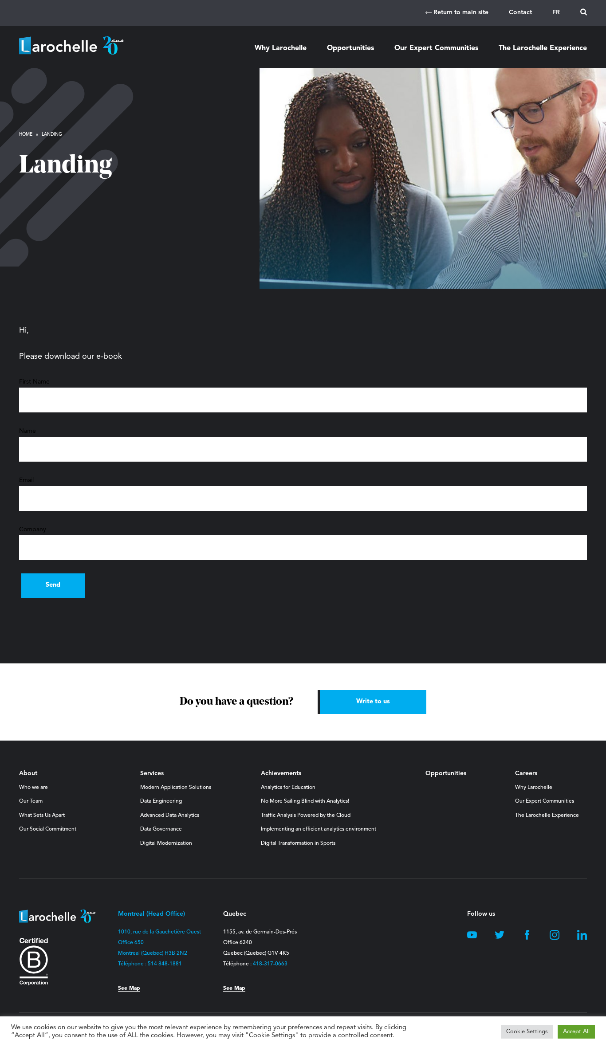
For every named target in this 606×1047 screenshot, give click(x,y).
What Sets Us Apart (42, 815)
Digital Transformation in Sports (298, 843)
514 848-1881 (165, 964)
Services (152, 773)
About (28, 773)
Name (27, 431)
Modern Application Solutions (175, 787)
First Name (34, 382)
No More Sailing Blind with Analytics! (305, 801)
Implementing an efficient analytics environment (318, 829)
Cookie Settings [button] (527, 1032)
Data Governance (161, 829)
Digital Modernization (166, 843)
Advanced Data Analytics (169, 815)
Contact (520, 12)
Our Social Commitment (47, 829)
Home (25, 134)
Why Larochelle (281, 48)
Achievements (281, 773)
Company (32, 529)
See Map (129, 988)
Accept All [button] (576, 1032)
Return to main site (460, 12)
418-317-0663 (270, 964)
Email (26, 480)
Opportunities (350, 48)
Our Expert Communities (436, 48)
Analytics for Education (288, 787)
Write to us (373, 701)
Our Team (31, 801)
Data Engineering (161, 801)
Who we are (33, 787)
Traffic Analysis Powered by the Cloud (305, 815)
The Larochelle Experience (543, 48)
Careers (526, 773)
